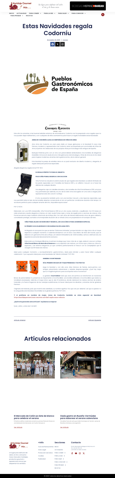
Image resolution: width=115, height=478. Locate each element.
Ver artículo (18, 427)
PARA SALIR (62, 13)
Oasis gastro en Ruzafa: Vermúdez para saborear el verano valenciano (79, 417)
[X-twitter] (57, 44)
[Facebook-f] (72, 453)
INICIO (11, 13)
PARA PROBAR (16, 16)
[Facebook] (52, 44)
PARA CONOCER (77, 13)
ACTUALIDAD (21, 13)
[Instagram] (62, 44)
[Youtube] (76, 453)
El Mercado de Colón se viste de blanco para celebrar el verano (34, 417)
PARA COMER (34, 13)
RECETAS (29, 16)
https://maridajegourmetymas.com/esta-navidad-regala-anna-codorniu (39, 297)
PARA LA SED (48, 13)
